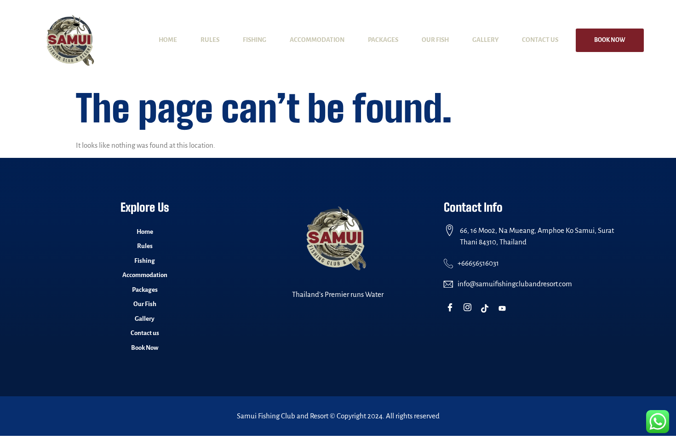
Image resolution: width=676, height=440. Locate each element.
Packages (383, 39)
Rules (210, 39)
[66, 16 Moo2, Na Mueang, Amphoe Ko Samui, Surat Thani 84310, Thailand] (449, 230)
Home (168, 39)
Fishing (254, 39)
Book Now (609, 40)
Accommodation (317, 39)
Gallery (485, 39)
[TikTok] (487, 308)
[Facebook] (452, 308)
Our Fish (435, 39)
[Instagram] (469, 308)
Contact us (540, 39)
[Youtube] (504, 308)
